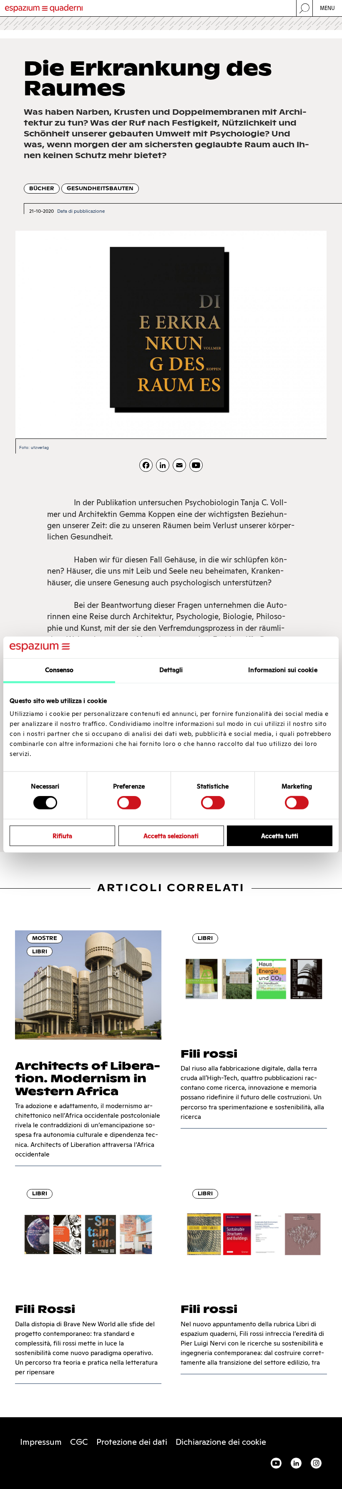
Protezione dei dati (131, 1442)
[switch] (129, 802)
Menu (327, 8)
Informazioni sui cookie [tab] (282, 669)
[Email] (179, 465)
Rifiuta (62, 835)
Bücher (41, 188)
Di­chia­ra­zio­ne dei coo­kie (221, 1442)
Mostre (44, 938)
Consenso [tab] (59, 669)
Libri (39, 951)
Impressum (41, 1442)
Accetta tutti (279, 835)
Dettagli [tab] (171, 669)
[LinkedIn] (162, 465)
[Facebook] (146, 465)
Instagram (316, 1463)
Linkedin (296, 1463)
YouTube (276, 1463)
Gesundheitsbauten (100, 188)
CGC (79, 1442)
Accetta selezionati (171, 835)
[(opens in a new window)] (196, 465)
